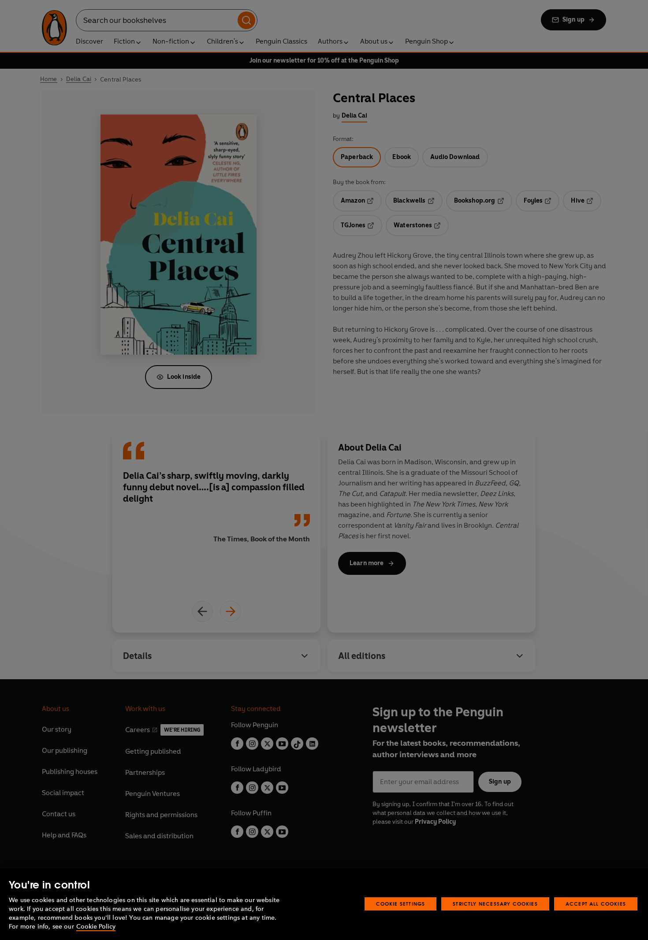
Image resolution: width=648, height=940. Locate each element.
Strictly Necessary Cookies (495, 903)
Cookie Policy (95, 926)
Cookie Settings (400, 903)
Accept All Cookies (596, 903)
